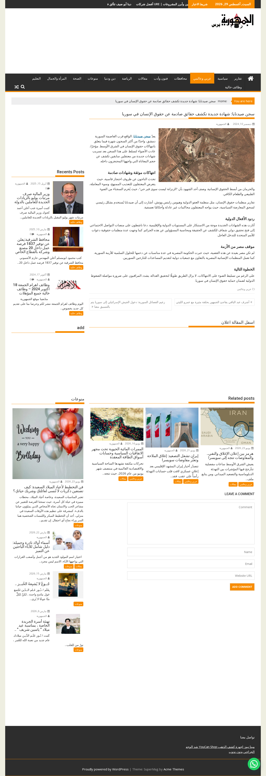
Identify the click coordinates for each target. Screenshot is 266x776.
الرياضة (127, 78)
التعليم (36, 78)
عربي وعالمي (202, 78)
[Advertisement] (94, 43)
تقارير (238, 78)
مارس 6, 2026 (39, 611)
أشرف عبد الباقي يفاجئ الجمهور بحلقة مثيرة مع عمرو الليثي (212, 302)
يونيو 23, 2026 (243, 448)
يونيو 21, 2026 (188, 450)
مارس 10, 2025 (38, 229)
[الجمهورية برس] (250, 78)
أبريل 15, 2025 (39, 183)
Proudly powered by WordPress (105, 769)
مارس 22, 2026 (38, 532)
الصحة (77, 78)
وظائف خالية (233, 87)
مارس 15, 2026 (38, 573)
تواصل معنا (247, 737)
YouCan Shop (207, 747)
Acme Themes (174, 769)
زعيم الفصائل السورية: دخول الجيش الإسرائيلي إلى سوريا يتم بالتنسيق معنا (128, 304)
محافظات (180, 78)
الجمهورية (221, 124)
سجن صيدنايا (142, 136)
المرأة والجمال (56, 78)
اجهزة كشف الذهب (230, 747)
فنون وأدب (161, 78)
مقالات (142, 78)
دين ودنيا (110, 78)
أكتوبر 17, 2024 (38, 274)
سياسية (223, 78)
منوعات (93, 78)
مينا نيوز (249, 747)
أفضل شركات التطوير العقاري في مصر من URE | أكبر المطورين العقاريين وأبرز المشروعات (131, 4)
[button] (254, 764)
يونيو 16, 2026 (133, 443)
